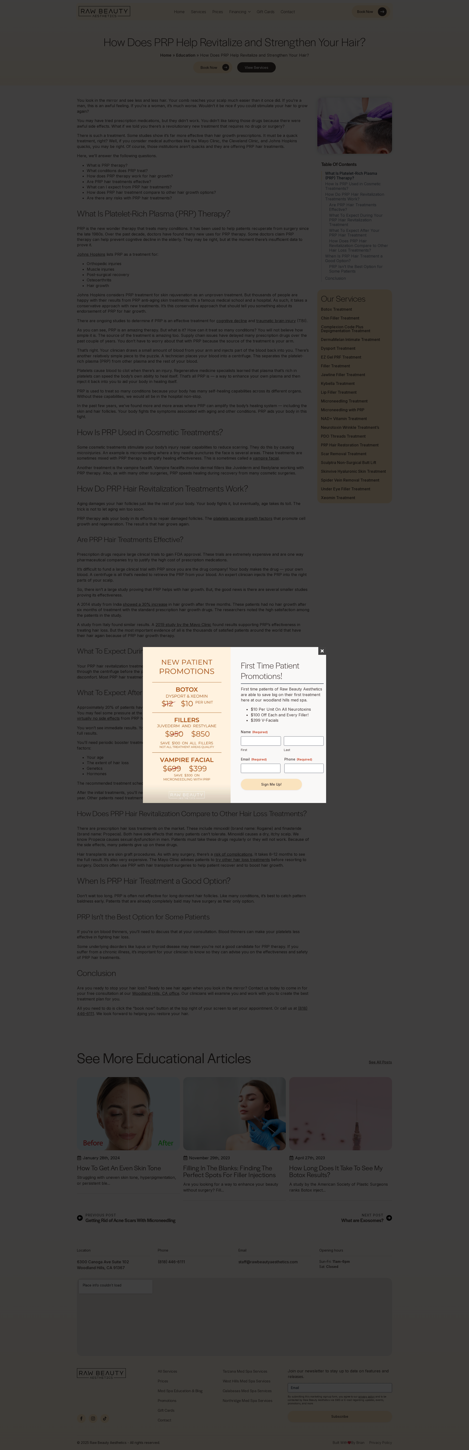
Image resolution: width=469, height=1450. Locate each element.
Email (254, 759)
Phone (298, 759)
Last (287, 750)
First (244, 750)
